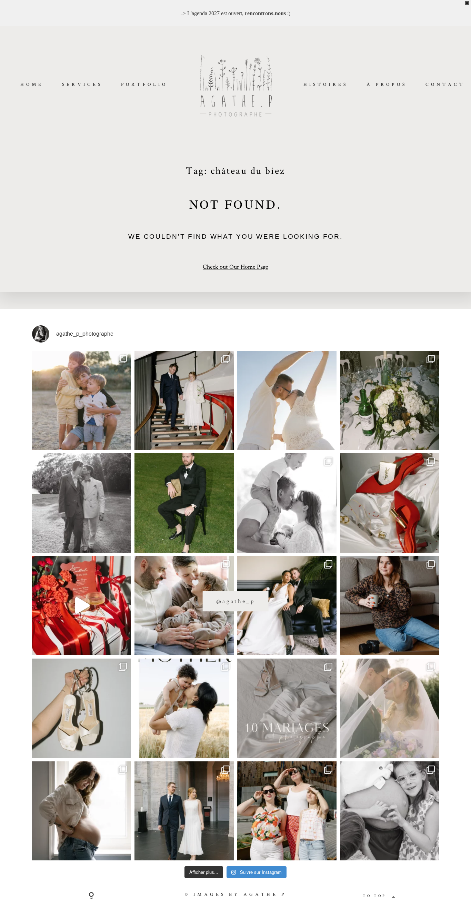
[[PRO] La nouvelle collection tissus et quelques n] (287, 811)
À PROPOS (387, 84)
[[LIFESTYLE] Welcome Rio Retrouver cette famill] (184, 605)
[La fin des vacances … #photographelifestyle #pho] (81, 400)
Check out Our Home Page (235, 266)
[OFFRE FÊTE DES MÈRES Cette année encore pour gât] (184, 708)
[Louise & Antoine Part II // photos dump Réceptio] (389, 708)
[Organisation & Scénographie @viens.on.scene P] (184, 503)
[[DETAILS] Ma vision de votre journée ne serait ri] (389, 503)
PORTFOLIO (144, 84)
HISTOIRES (325, 84)
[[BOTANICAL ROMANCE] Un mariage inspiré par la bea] (287, 605)
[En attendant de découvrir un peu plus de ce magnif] (81, 503)
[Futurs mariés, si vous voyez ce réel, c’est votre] (81, 605)
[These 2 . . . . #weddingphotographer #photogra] (184, 400)
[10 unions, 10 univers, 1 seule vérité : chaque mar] (287, 708)
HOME (32, 84)
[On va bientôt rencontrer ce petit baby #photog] (287, 400)
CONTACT (445, 84)
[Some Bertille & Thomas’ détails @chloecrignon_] (389, 400)
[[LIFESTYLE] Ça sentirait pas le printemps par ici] (389, 811)
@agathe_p (235, 601)
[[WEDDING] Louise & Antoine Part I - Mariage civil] (184, 811)
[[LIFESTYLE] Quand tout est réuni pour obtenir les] (287, 503)
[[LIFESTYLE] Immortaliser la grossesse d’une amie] (81, 811)
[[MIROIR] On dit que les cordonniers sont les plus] (389, 605)
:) (267, 13)
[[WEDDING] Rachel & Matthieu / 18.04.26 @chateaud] (81, 708)
